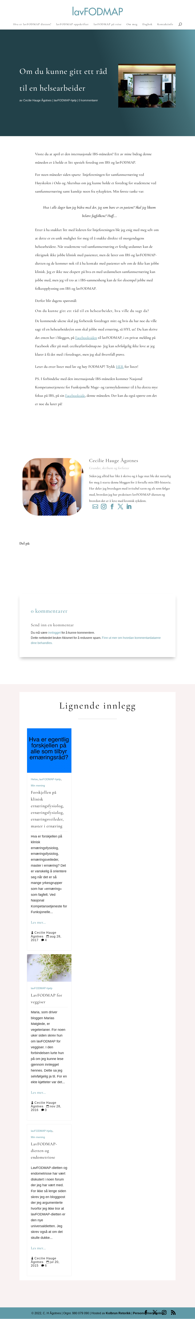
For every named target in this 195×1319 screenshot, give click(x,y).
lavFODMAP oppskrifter (72, 24)
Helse (34, 779)
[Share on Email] (25, 577)
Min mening (38, 785)
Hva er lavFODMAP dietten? (32, 24)
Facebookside (75, 395)
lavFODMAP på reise (107, 24)
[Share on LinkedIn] (25, 571)
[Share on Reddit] (25, 565)
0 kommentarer (88, 100)
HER (120, 366)
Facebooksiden (86, 337)
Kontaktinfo (165, 24)
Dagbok (147, 24)
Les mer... (38, 922)
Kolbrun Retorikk (118, 1313)
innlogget (54, 632)
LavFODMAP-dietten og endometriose (44, 1150)
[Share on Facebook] (25, 554)
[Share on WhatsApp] (25, 583)
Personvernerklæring (148, 1313)
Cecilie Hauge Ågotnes (37, 100)
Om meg (131, 24)
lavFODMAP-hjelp (65, 100)
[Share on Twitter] (25, 560)
